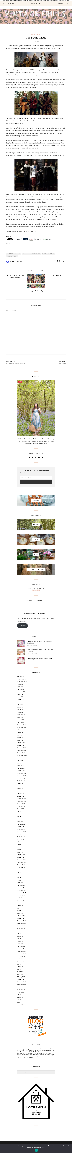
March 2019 (20, 791)
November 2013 (21, 954)
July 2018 (19, 811)
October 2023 (21, 702)
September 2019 (21, 781)
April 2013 (20, 972)
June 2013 (20, 966)
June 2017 (20, 844)
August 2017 (20, 839)
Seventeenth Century (48, 253)
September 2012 (21, 989)
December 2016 (21, 860)
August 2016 (20, 870)
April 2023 (20, 712)
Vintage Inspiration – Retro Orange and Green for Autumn (40, 651)
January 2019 (20, 796)
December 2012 (21, 982)
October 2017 (21, 834)
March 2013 (20, 974)
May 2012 (19, 1000)
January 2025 (21, 692)
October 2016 (21, 865)
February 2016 (21, 885)
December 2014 (21, 921)
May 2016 (19, 877)
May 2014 (19, 938)
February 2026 (21, 676)
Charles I (17, 253)
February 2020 (21, 768)
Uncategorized (36, 34)
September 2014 (21, 928)
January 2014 (20, 949)
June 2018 (20, 814)
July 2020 (20, 760)
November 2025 (21, 679)
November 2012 (21, 984)
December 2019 (21, 773)
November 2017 (21, 832)
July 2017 (19, 842)
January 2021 (20, 745)
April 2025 (20, 684)
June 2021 (20, 732)
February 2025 (21, 689)
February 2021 (21, 743)
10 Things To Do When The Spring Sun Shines (15, 276)
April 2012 (20, 1002)
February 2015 (21, 916)
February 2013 (21, 977)
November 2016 (21, 862)
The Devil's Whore (12, 256)
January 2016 (20, 888)
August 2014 (20, 931)
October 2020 (21, 753)
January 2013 (20, 979)
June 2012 (20, 997)
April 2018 (20, 819)
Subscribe (22, 625)
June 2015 (20, 905)
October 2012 (21, 987)
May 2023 (20, 709)
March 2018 (20, 821)
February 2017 (21, 855)
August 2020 (20, 758)
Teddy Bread (62, 363)
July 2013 (19, 964)
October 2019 (21, 778)
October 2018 (21, 804)
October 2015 (21, 895)
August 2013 (20, 961)
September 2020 (22, 755)
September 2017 (21, 837)
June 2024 (20, 694)
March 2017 (20, 852)
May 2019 (19, 786)
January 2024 (21, 699)
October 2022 (21, 715)
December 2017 (21, 829)
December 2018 (21, 799)
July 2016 (19, 872)
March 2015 (20, 913)
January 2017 (20, 857)
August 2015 (20, 900)
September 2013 (21, 959)
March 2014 (20, 944)
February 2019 (21, 793)
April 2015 (20, 911)
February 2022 (21, 722)
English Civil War (35, 253)
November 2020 (21, 750)
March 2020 (20, 765)
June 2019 (20, 783)
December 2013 (21, 951)
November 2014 (21, 923)
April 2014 (20, 941)
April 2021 (20, 737)
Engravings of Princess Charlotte (15, 363)
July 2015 (19, 903)
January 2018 (20, 827)
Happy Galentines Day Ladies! (36, 292)
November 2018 (21, 801)
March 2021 (20, 740)
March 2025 (20, 687)
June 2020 (20, 763)
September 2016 (21, 867)
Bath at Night (56, 275)
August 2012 (20, 992)
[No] (70, 1148)
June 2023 (20, 707)
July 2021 (19, 730)
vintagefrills (17, 261)
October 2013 (21, 956)
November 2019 (21, 776)
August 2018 (20, 809)
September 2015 (21, 898)
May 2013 (19, 969)
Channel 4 (10, 253)
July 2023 (20, 704)
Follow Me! (36, 590)
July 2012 (19, 994)
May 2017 (19, 847)
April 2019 (20, 788)
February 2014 (21, 946)
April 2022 (20, 717)
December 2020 (21, 748)
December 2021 (21, 725)
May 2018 (19, 816)
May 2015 (19, 908)
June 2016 (20, 875)
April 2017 (19, 849)
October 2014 (21, 926)
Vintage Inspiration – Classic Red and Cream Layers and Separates (39, 659)
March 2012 (20, 1005)
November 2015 (21, 893)
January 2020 (21, 771)
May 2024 (20, 697)
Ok (36, 1150)
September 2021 (21, 727)
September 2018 (21, 806)
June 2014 (20, 936)
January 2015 (20, 918)
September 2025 (22, 681)
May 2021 (19, 735)
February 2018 (21, 824)
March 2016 (20, 883)
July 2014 (19, 933)
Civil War (25, 253)
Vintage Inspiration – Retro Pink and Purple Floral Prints (39, 642)
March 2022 (20, 720)
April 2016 (20, 880)
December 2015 (21, 890)
